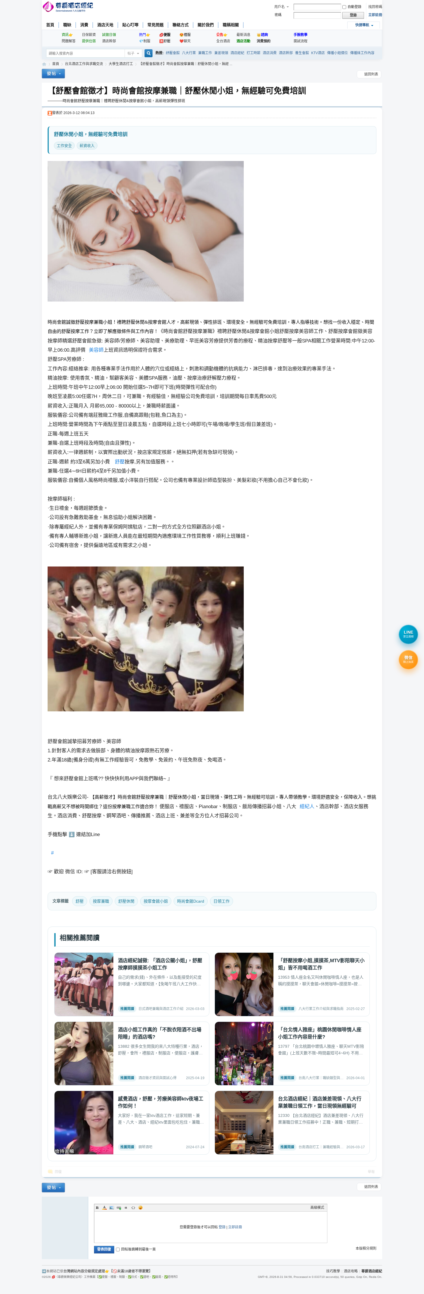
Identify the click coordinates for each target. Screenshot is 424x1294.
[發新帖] (53, 74)
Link (119, 1207)
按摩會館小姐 (156, 901)
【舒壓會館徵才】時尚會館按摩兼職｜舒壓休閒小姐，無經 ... (185, 64)
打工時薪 (253, 53)
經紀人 (307, 806)
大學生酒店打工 (121, 64)
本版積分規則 (366, 1248)
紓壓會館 (173, 53)
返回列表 (371, 74)
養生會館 (302, 53)
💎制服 (144, 41)
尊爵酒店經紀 (44, 64)
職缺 (67, 24)
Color (104, 1207)
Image (112, 1207)
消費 (84, 24)
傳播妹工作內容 (362, 53)
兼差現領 (221, 53)
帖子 (130, 54)
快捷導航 (362, 25)
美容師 (96, 350)
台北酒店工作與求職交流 (84, 64)
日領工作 (221, 901)
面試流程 (300, 41)
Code (133, 1207)
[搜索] (147, 53)
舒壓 (120, 462)
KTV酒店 (318, 53)
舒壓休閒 (126, 901)
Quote (126, 1207)
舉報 (371, 1172)
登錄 (222, 1227)
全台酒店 (223, 41)
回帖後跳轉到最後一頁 (138, 1249)
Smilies (140, 1207)
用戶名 (279, 7)
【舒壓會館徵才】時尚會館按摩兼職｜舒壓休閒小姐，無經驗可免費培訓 (177, 90)
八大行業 (189, 53)
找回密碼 (375, 7)
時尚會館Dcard (190, 901)
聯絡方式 (180, 24)
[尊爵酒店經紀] (68, 7)
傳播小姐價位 (337, 53)
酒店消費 (270, 53)
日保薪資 (89, 35)
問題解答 (69, 41)
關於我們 (206, 24)
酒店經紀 (237, 53)
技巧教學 (333, 1271)
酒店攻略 (351, 1271)
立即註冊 (375, 15)
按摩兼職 (101, 901)
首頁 (50, 24)
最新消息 (243, 35)
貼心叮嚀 (130, 24)
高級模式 (317, 1208)
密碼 (278, 15)
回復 (58, 1172)
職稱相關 (231, 24)
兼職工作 (205, 53)
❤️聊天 (185, 41)
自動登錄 (354, 7)
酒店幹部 (109, 41)
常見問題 (155, 24)
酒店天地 (105, 24)
